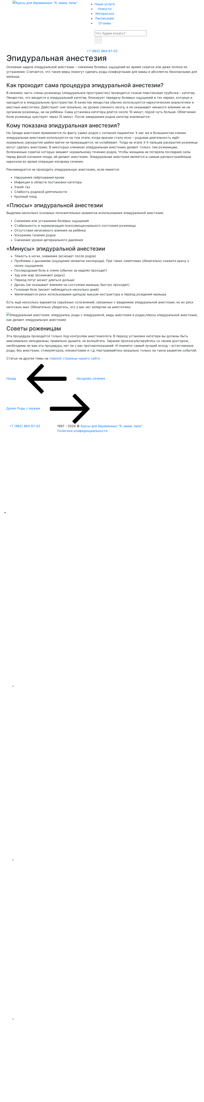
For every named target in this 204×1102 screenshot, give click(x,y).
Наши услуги (105, 4)
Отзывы (105, 23)
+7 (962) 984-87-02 (102, 51)
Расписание (104, 18)
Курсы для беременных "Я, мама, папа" (111, 426)
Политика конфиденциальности (82, 431)
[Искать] (98, 40)
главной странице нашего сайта (74, 358)
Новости (105, 9)
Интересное (104, 14)
